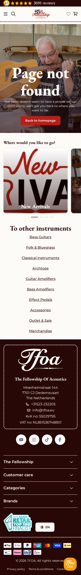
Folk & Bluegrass (40, 247)
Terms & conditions (41, 569)
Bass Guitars (40, 237)
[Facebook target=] (60, 440)
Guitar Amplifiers (41, 279)
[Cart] (75, 14)
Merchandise (40, 331)
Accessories (40, 310)
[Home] (41, 14)
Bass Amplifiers (40, 289)
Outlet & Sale (40, 321)
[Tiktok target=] (47, 440)
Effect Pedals (40, 300)
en (47, 527)
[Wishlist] (68, 14)
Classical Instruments (40, 258)
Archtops (40, 268)
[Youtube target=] (21, 440)
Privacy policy (16, 569)
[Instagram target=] (34, 440)
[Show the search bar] (13, 14)
